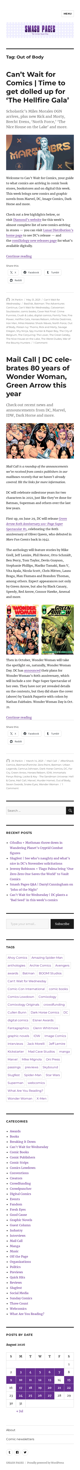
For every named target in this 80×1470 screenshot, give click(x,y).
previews (31, 1067)
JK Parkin (17, 299)
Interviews (17, 1235)
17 (20, 1388)
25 (30, 1395)
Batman (29, 973)
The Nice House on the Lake (23, 338)
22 (69, 1388)
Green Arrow (18, 772)
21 (59, 1388)
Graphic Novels (21, 1220)
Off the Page (19, 1256)
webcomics (36, 1083)
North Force (59, 323)
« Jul (19, 1411)
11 (30, 1380)
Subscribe (62, 924)
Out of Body (63, 780)
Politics (15, 1267)
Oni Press (53, 1059)
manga (64, 1051)
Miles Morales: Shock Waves (34, 323)
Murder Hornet (46, 780)
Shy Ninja (22, 330)
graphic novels (18, 1036)
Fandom (16, 1204)
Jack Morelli (36, 1044)
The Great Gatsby (59, 334)
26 (40, 1395)
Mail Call (52, 760)
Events (15, 1199)
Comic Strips (19, 1162)
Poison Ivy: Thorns (27, 327)
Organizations (20, 1262)
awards (13, 973)
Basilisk (28, 303)
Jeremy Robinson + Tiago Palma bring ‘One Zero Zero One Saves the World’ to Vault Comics (41, 874)
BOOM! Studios (50, 973)
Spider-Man (32, 1075)
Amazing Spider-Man (47, 957)
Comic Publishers (22, 1157)
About (10, 1430)
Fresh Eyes (18, 1209)
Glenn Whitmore (45, 1028)
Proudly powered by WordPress (45, 1462)
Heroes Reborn (40, 319)
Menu (68, 13)
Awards (15, 1131)
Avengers (62, 965)
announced (32, 670)
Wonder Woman (49, 784)
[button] (22, 629)
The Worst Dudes (51, 338)
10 (20, 1380)
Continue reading (19, 256)
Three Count (19, 1303)
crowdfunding (54, 1004)
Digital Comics (20, 1194)
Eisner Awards (43, 1020)
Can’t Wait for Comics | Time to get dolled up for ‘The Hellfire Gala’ (37, 87)
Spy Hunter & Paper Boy (43, 330)
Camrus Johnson (28, 768)
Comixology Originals (23, 1004)
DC (65, 768)
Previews (16, 1272)
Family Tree (59, 315)
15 (69, 1380)
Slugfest (14, 1075)
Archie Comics (40, 965)
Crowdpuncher (20, 1188)
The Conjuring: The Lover (33, 334)
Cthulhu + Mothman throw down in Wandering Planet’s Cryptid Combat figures (36, 848)
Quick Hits (17, 1277)
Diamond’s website (27, 220)
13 (49, 1380)
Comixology (47, 997)
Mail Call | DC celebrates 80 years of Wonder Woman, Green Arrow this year (39, 376)
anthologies (16, 965)
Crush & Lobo (25, 315)
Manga (15, 1246)
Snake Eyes (31, 784)
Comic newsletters (20, 1439)
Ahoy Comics (17, 957)
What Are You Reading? (25, 1090)
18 (30, 1388)
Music (14, 1251)
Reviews (16, 1282)
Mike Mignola (32, 1059)
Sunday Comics (21, 1298)
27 (50, 1395)
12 (39, 1380)
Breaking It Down (23, 1142)
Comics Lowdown (21, 997)
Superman (15, 1083)
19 (40, 1388)
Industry (16, 1230)
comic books (28, 311)
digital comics (42, 315)
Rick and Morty (48, 327)
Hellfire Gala (22, 319)
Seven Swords (14, 784)
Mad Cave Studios (41, 1051)
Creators (16, 1178)
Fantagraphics (18, 1028)
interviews (15, 1044)
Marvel (32, 780)
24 (21, 1395)
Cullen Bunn (17, 1012)
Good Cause (18, 1215)
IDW (49, 772)
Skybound (50, 1067)
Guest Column (20, 1225)
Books (14, 1136)
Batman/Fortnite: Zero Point (33, 764)
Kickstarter (16, 1051)
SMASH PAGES (15, 1462)
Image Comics (55, 1036)
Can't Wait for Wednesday (34, 307)
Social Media (19, 1293)
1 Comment (40, 342)
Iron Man (11, 323)
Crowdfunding (20, 1183)
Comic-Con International (26, 989)
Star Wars (53, 1075)
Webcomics (18, 1308)
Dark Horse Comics (51, 768)
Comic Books (19, 1152)
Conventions (19, 1173)
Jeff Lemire (57, 1044)
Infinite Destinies (60, 319)
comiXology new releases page (34, 240)
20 (50, 1388)
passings (14, 1067)
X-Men (42, 1098)
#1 (36, 524)
